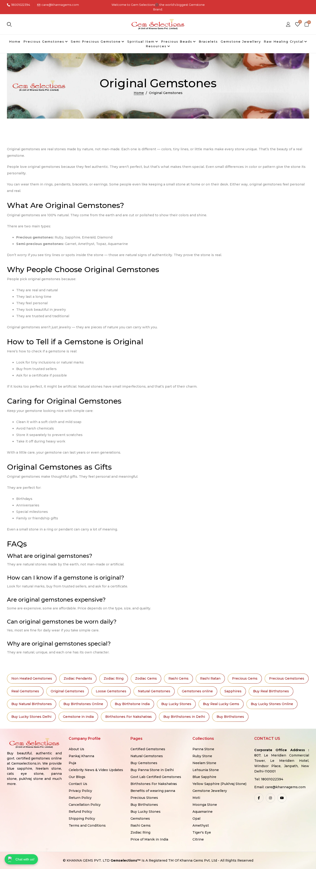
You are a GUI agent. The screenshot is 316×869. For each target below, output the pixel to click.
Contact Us (78, 784)
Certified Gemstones (147, 749)
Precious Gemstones (286, 678)
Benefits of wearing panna (152, 791)
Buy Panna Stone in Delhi (152, 770)
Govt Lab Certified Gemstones (155, 777)
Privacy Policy (80, 791)
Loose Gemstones (111, 691)
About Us (76, 749)
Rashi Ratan (210, 678)
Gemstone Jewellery (209, 791)
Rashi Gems (178, 678)
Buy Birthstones (230, 717)
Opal (196, 818)
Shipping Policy (82, 818)
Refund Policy (80, 811)
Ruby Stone (202, 756)
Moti (196, 798)
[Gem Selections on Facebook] (258, 798)
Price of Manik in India (149, 839)
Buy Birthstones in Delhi (184, 717)
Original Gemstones (67, 691)
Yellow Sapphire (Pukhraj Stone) (219, 784)
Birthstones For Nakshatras (128, 717)
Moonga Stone (204, 805)
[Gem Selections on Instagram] (270, 798)
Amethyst (200, 825)
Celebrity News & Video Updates (96, 770)
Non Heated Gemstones (31, 678)
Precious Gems (244, 678)
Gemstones (140, 818)
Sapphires (233, 691)
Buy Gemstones (143, 763)
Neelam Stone (204, 763)
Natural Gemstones (154, 691)
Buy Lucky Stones (176, 704)
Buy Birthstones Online (83, 704)
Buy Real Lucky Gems (221, 704)
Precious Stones (144, 798)
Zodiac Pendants (78, 678)
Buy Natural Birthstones (31, 704)
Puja (72, 763)
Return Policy (80, 798)
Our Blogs (77, 777)
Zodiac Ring (114, 678)
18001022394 (20, 4)
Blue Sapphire (204, 777)
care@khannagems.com (60, 4)
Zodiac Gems (146, 678)
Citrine (198, 839)
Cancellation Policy (85, 805)
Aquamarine (202, 811)
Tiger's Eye (201, 832)
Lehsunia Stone (205, 770)
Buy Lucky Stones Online (272, 704)
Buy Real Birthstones (271, 691)
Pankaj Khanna (81, 756)
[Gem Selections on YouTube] (282, 798)
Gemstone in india (78, 717)
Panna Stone (203, 749)
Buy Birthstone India (132, 704)
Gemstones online (197, 691)
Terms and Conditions (87, 825)
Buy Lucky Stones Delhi (31, 717)
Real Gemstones (25, 691)
